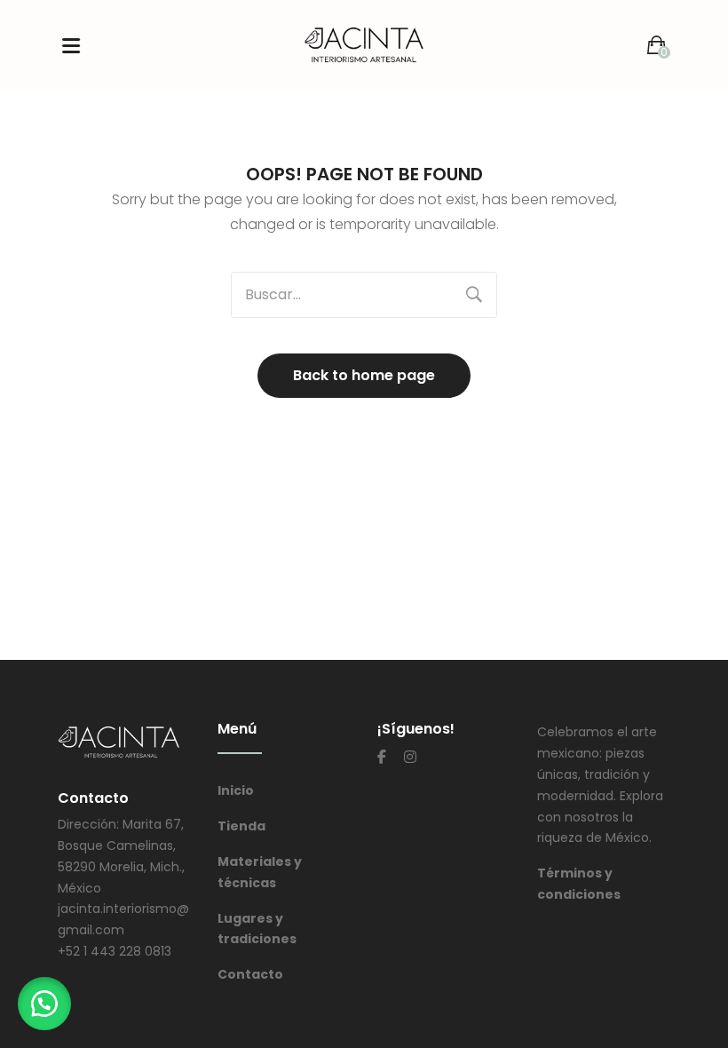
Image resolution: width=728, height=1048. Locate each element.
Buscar (474, 295)
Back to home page (364, 375)
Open (71, 45)
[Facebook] (381, 757)
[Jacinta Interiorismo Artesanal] (364, 44)
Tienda (241, 826)
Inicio (236, 790)
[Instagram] (410, 757)
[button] (44, 1003)
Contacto (250, 974)
